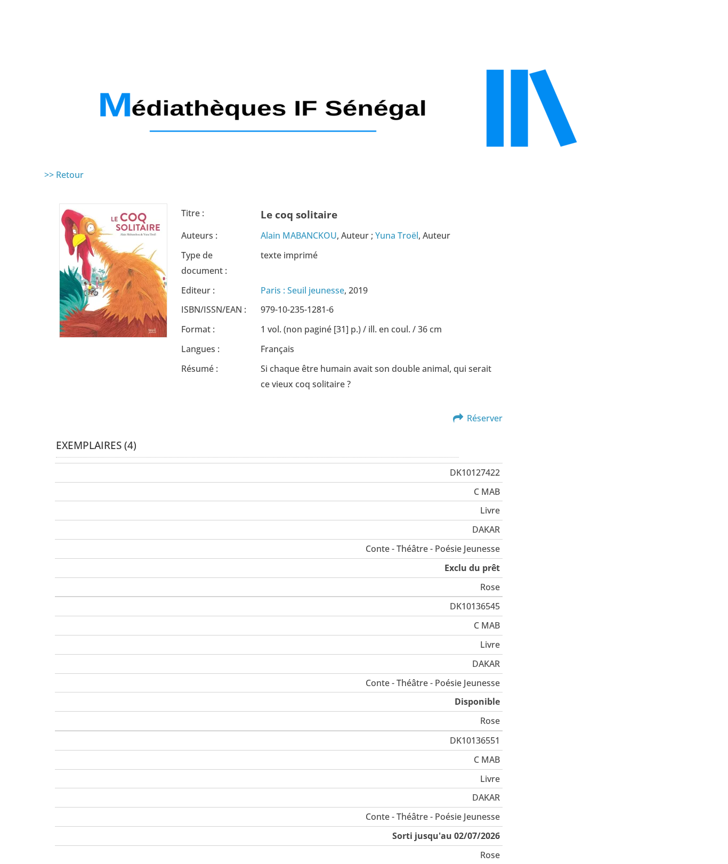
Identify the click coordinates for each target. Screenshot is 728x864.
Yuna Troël (396, 235)
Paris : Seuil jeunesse (302, 290)
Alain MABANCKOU (299, 235)
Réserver (485, 418)
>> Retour (64, 175)
